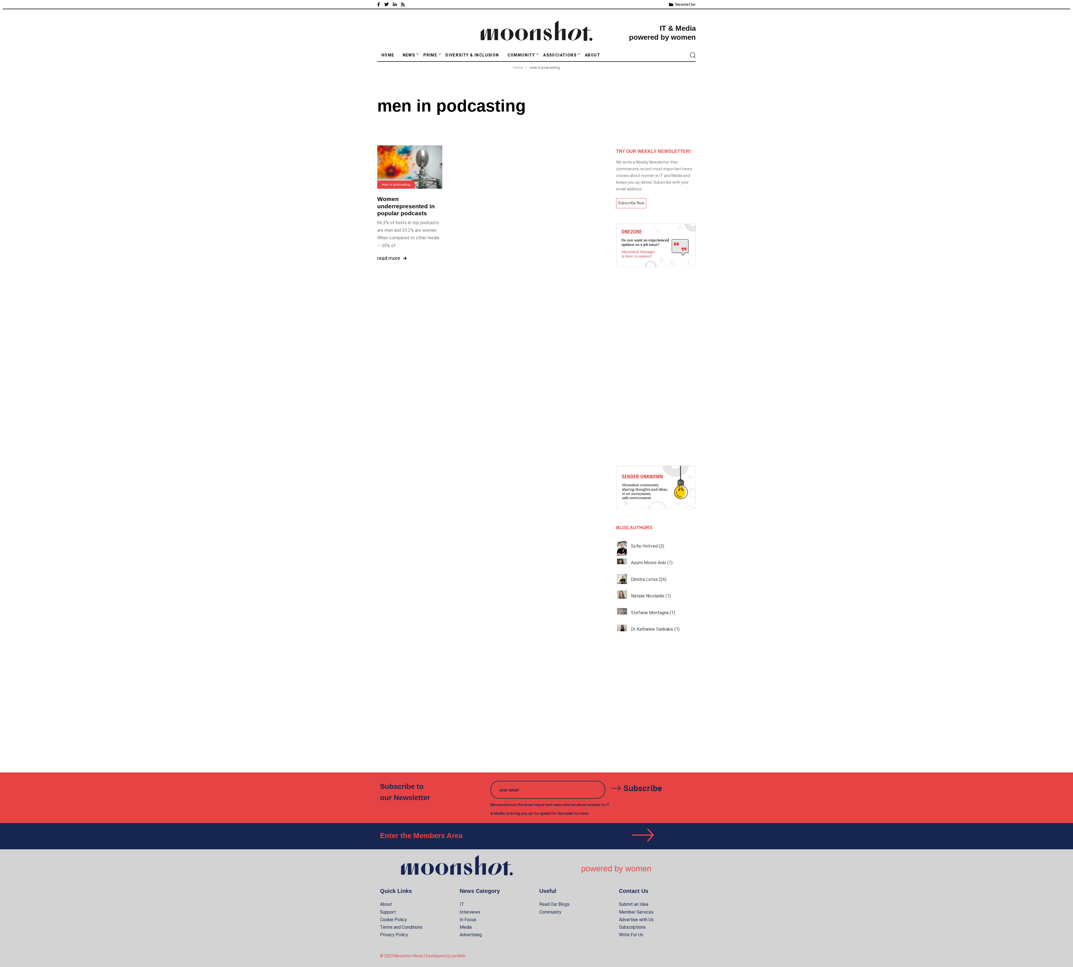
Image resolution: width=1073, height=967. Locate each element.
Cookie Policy (393, 919)
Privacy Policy (394, 934)
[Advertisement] (656, 366)
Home (387, 55)
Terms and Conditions (401, 927)
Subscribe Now (631, 203)
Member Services (636, 912)
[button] (417, 54)
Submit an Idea (633, 904)
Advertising (471, 934)
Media (466, 927)
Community (521, 55)
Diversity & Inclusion (472, 55)
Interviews (470, 912)
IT (462, 904)
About (592, 55)
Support (388, 912)
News (409, 55)
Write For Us (631, 934)
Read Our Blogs (554, 904)
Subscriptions (632, 927)
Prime (430, 55)
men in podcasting (396, 184)
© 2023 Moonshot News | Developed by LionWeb (423, 956)
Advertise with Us (636, 919)
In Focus (468, 919)
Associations (559, 55)
